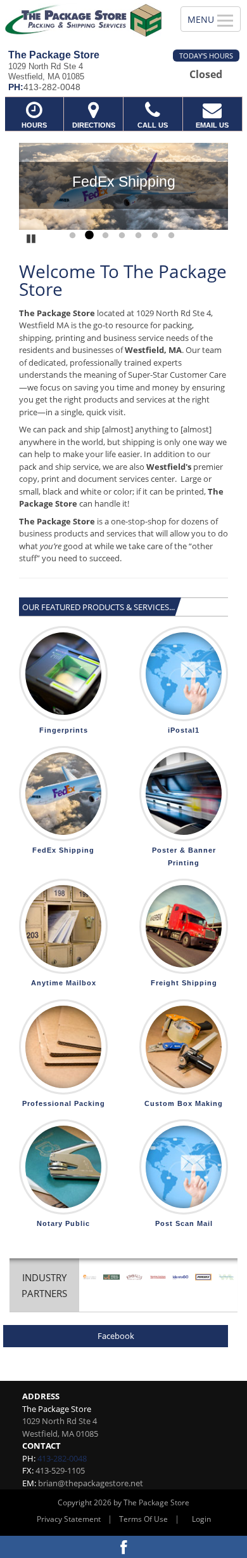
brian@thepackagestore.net (90, 1483)
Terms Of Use (143, 1519)
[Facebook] (123, 1547)
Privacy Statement (69, 1519)
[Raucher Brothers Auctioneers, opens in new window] (157, 1277)
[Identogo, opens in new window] (180, 1277)
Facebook (116, 1336)
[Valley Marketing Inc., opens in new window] (226, 1277)
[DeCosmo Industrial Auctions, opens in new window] (111, 1277)
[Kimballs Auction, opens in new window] (134, 1277)
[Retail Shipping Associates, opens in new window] (89, 1277)
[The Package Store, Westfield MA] (83, 20)
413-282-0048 (62, 1458)
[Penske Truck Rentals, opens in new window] (203, 1277)
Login (201, 1519)
